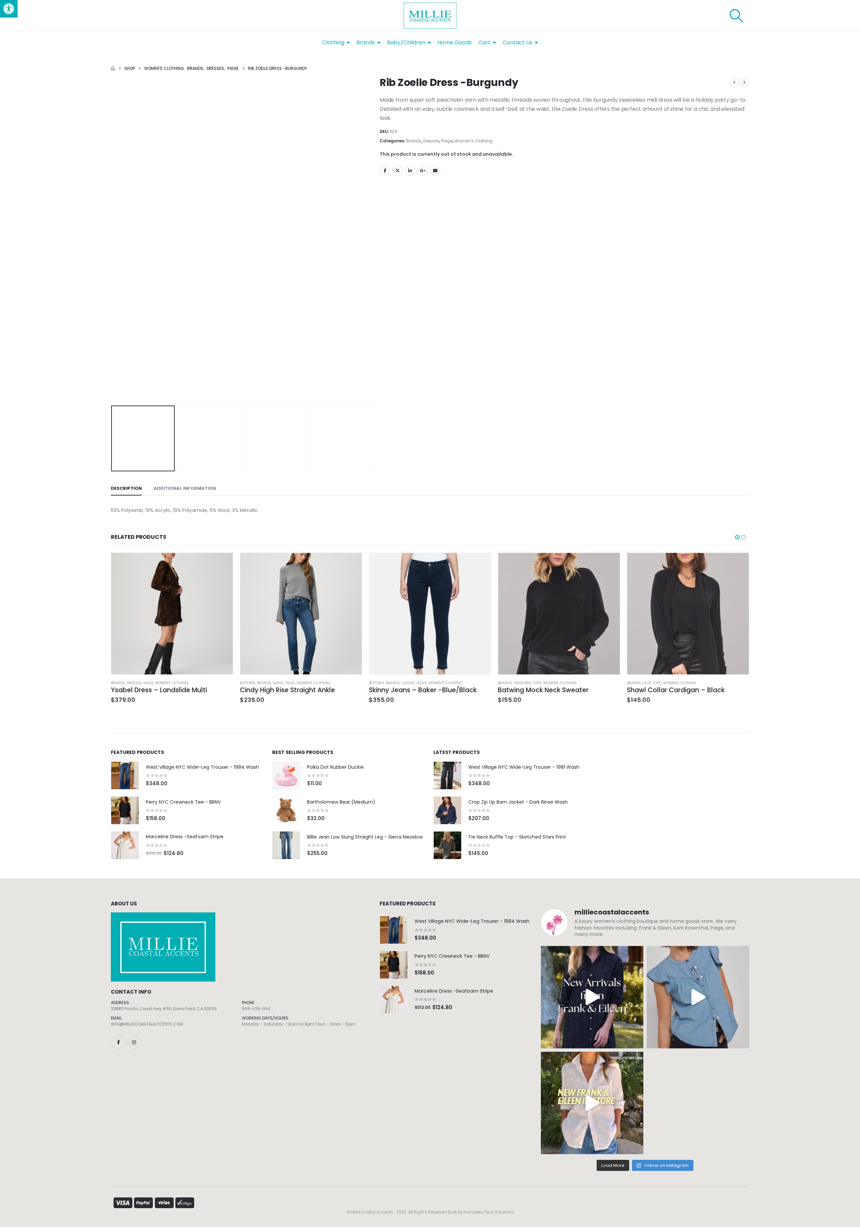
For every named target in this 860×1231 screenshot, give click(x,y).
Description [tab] (126, 488)
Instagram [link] (134, 1042)
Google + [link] (422, 170)
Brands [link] (413, 141)
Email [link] (435, 170)
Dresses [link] (431, 141)
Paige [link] (447, 141)
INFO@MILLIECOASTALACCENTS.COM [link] (147, 1024)
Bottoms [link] (247, 682)
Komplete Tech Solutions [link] (489, 1212)
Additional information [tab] (185, 488)
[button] (113, 240)
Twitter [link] (397, 170)
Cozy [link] (647, 682)
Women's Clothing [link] (473, 141)
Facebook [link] (385, 170)
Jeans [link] (278, 682)
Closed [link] (408, 682)
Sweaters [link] (522, 682)
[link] (8, 8)
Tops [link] (537, 682)
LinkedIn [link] (410, 170)
